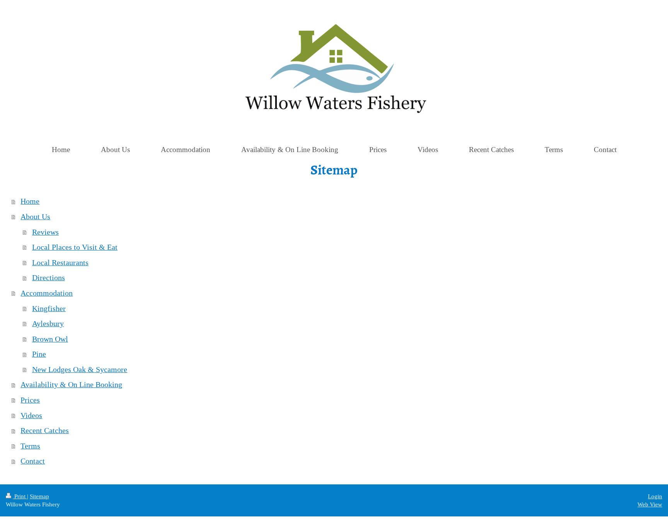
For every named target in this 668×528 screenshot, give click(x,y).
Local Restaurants (60, 262)
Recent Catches (44, 430)
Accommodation (46, 293)
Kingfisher (49, 308)
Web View (649, 504)
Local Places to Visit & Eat (75, 247)
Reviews (45, 232)
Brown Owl (50, 339)
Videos (31, 415)
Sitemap (39, 496)
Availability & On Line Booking (71, 384)
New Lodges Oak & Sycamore (79, 369)
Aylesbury (48, 323)
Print (20, 496)
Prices (30, 400)
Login (655, 496)
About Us (35, 216)
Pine (39, 354)
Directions (48, 277)
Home (29, 201)
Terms (30, 446)
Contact (32, 461)
